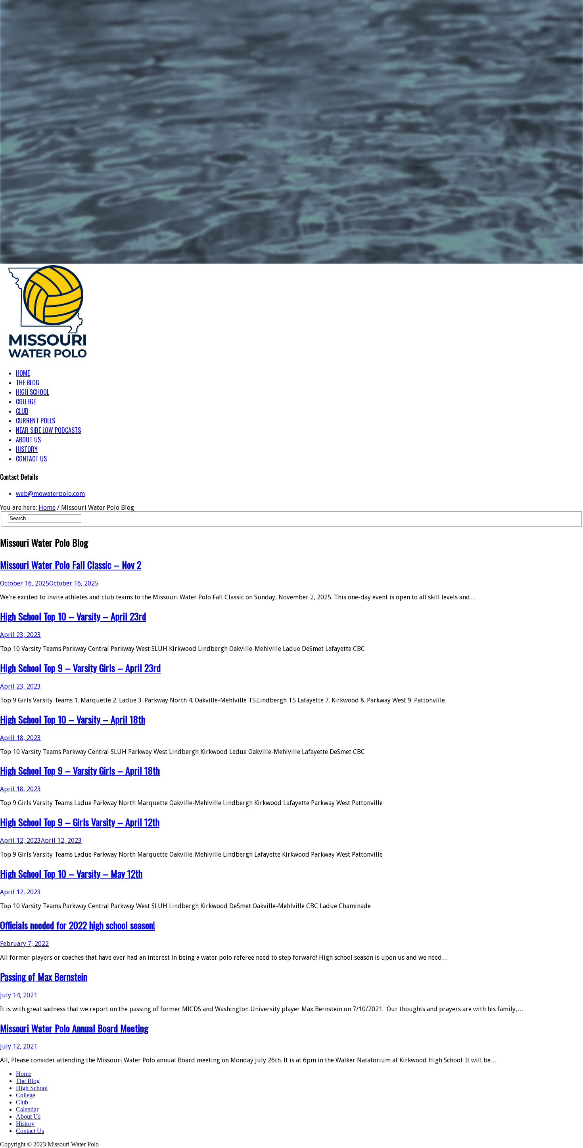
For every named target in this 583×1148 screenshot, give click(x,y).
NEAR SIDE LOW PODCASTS (48, 430)
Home (47, 507)
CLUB (22, 411)
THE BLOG (27, 382)
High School (32, 1088)
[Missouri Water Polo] (47, 358)
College (25, 1095)
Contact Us (30, 1130)
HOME (23, 373)
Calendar (27, 1109)
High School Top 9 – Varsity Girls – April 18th (80, 770)
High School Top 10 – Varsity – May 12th (71, 873)
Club (22, 1102)
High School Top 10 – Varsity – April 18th (72, 719)
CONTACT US (31, 458)
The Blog (28, 1080)
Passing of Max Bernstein (43, 976)
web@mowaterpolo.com (50, 493)
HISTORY (27, 449)
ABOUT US (28, 439)
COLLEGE (26, 401)
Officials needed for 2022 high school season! (77, 925)
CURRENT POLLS (35, 420)
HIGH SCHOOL (32, 392)
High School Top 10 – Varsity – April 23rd (73, 616)
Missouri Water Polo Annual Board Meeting (74, 1028)
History (25, 1123)
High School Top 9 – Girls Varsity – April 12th (79, 822)
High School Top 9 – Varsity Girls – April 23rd (80, 667)
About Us (28, 1116)
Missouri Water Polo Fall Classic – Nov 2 (70, 564)
